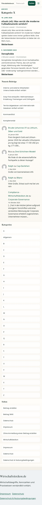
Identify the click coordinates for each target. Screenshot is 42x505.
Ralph (11, 166)
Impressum (8, 427)
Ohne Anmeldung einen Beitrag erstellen (20, 433)
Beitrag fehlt (8, 414)
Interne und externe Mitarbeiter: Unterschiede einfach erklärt (16, 89)
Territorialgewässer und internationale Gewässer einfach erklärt (18, 106)
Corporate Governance (19, 199)
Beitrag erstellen (10, 408)
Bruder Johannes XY (17, 127)
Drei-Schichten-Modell (25, 151)
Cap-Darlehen (23, 166)
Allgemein (7, 237)
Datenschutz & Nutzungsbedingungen (18, 460)
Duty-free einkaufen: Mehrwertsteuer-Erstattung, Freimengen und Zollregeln (19, 97)
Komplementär (9, 120)
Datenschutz (8, 420)
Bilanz (19, 177)
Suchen (31, 3)
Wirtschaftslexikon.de (7, 3)
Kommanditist (9, 114)
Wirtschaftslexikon (10, 439)
